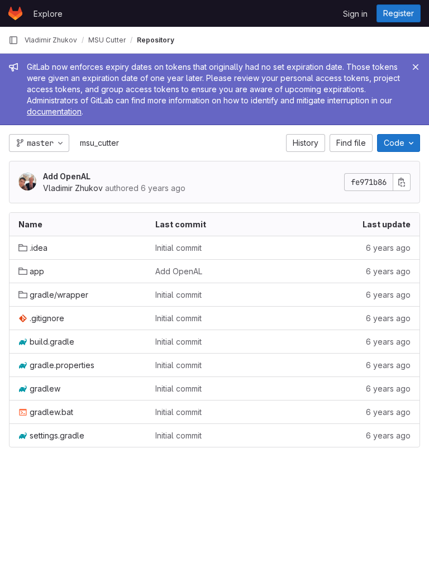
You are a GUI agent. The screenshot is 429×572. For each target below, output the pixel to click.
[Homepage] (15, 13)
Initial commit (178, 247)
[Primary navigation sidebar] (13, 40)
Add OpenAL (66, 176)
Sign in (355, 13)
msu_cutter (99, 142)
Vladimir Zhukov (51, 40)
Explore (48, 13)
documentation (54, 111)
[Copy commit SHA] (402, 182)
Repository (155, 40)
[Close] (415, 67)
